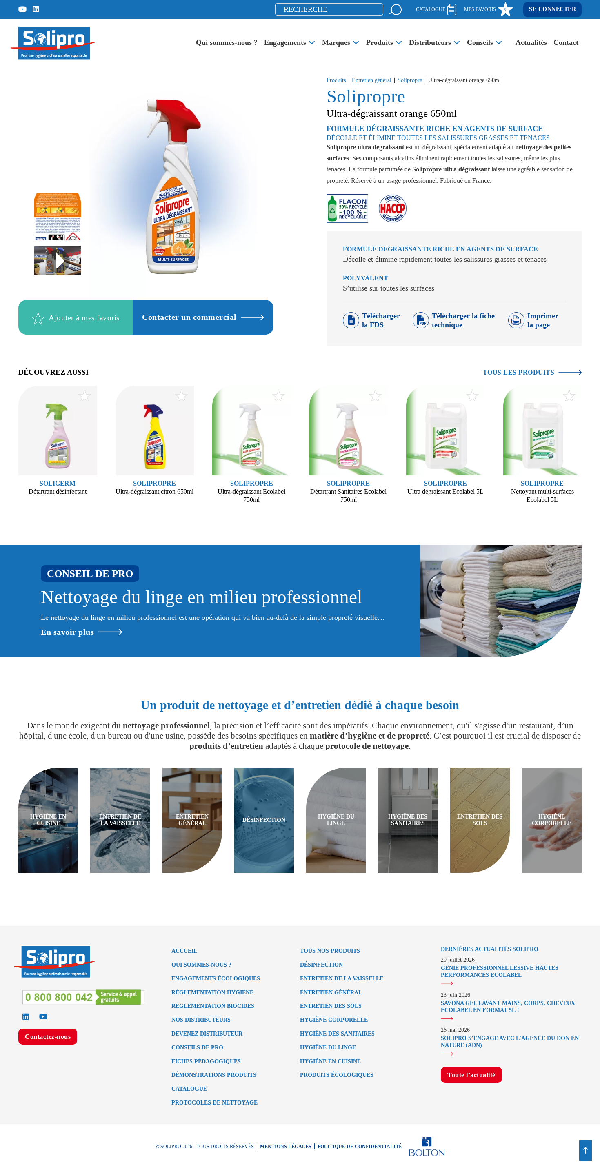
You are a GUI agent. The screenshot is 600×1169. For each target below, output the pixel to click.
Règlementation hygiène (212, 992)
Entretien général (371, 80)
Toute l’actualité (471, 1074)
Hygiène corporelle (334, 1020)
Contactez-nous (48, 1036)
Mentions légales (285, 1146)
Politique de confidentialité (360, 1146)
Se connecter (552, 9)
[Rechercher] (395, 9)
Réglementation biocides (212, 1006)
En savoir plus (67, 632)
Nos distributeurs (201, 1020)
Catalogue (189, 1089)
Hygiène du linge (328, 1048)
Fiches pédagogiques (206, 1061)
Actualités (531, 42)
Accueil (184, 951)
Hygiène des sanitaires (337, 1034)
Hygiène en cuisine (330, 1061)
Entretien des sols (331, 1006)
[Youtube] (22, 9)
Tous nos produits (330, 951)
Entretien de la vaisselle (341, 979)
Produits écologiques (336, 1075)
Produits (379, 42)
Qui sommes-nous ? (227, 42)
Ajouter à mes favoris (84, 318)
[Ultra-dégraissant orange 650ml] (57, 260)
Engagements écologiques (215, 979)
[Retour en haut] (585, 1150)
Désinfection (321, 965)
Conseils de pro (197, 1048)
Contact (565, 42)
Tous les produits (519, 372)
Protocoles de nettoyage (214, 1103)
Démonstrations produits (213, 1075)
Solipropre (410, 80)
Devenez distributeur (206, 1034)
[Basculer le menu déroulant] (312, 42)
